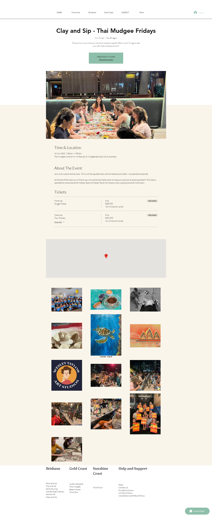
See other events (106, 59)
